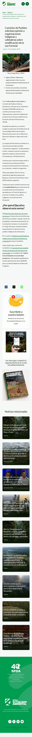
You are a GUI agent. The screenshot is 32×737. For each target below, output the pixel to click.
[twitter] (14, 721)
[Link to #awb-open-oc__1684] (27, 4)
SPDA (14, 727)
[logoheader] (8, 2)
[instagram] (18, 721)
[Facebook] (6, 287)
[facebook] (9, 721)
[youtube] (22, 721)
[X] (14, 287)
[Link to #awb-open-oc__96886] (23, 4)
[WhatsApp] (21, 287)
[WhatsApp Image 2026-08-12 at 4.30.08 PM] (16, 370)
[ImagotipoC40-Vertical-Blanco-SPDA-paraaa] (16, 664)
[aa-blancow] (16, 699)
